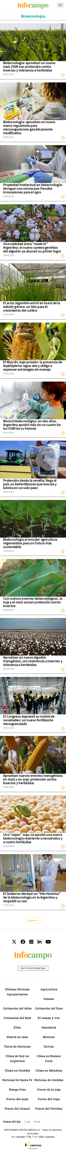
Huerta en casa (17, 1037)
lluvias (49, 1046)
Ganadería (48, 1027)
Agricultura (48, 989)
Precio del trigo (49, 1099)
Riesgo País (17, 1089)
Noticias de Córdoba (48, 1080)
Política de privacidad (33, 968)
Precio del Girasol (17, 1108)
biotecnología (33, 16)
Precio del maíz (17, 1099)
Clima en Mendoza (48, 1070)
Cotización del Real (17, 1018)
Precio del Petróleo (48, 1108)
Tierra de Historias (17, 1046)
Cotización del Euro (49, 1008)
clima (27, 1121)
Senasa (49, 999)
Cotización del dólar (17, 1008)
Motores (49, 1037)
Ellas (17, 1027)
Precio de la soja (48, 1089)
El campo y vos (49, 1018)
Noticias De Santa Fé (17, 1080)
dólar (36, 1121)
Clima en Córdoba (17, 1070)
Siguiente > (33, 920)
